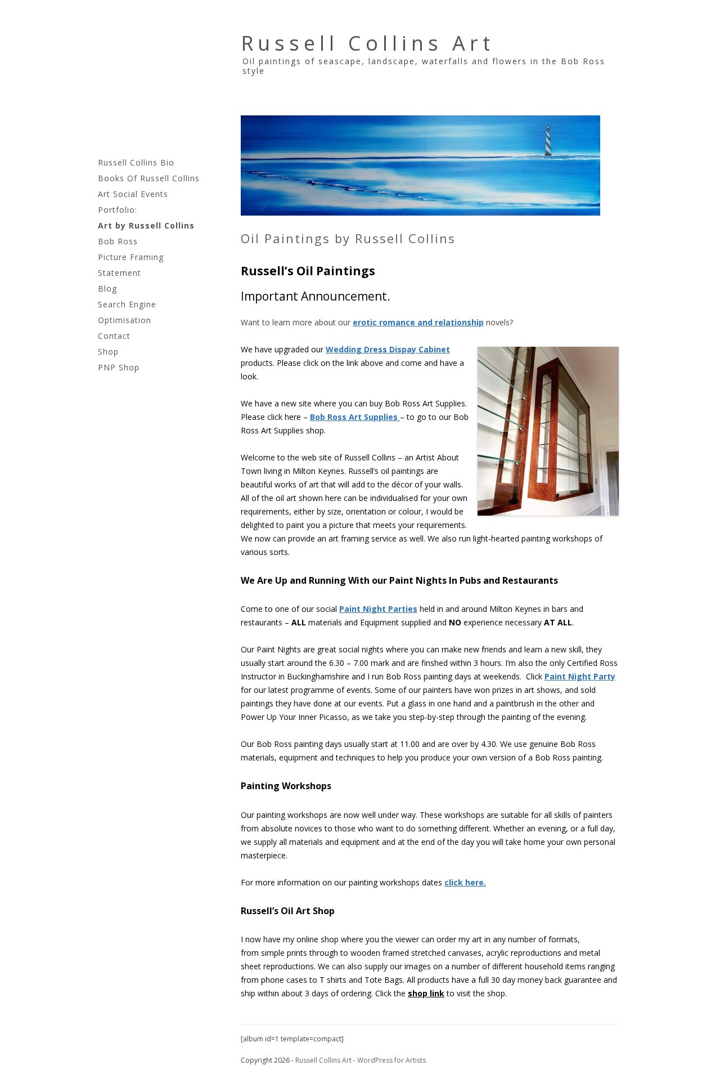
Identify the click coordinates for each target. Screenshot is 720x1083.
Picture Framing (131, 257)
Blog (107, 288)
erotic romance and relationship (418, 322)
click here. (465, 882)
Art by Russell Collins (146, 225)
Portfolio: (117, 209)
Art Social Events (133, 194)
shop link (426, 993)
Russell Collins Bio (136, 162)
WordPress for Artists (391, 1060)
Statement (119, 272)
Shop (108, 351)
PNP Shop (119, 367)
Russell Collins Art (367, 43)
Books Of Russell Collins (149, 178)
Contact (114, 335)
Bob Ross (118, 241)
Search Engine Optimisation (127, 312)
